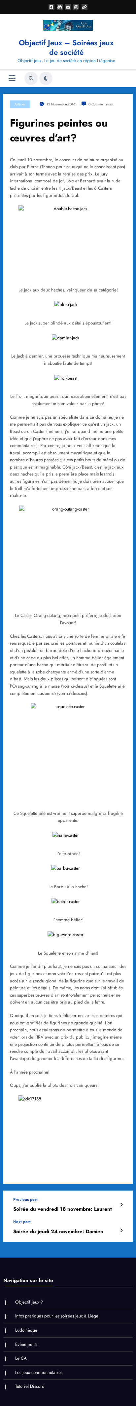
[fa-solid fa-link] (84, 7)
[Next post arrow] (121, 1231)
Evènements (26, 1344)
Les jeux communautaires (38, 1372)
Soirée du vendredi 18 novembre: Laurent (62, 1209)
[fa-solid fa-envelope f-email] (68, 7)
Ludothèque (26, 1330)
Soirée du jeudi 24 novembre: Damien (58, 1231)
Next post (22, 1221)
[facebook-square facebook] (51, 7)
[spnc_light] (45, 78)
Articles (20, 104)
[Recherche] (31, 78)
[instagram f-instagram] (76, 7)
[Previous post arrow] (121, 1205)
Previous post (25, 1199)
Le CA (21, 1358)
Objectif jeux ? (29, 1302)
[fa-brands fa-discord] (60, 7)
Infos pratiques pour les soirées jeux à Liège (56, 1316)
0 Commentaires (100, 104)
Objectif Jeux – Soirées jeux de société (66, 47)
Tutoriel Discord (30, 1386)
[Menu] (12, 78)
